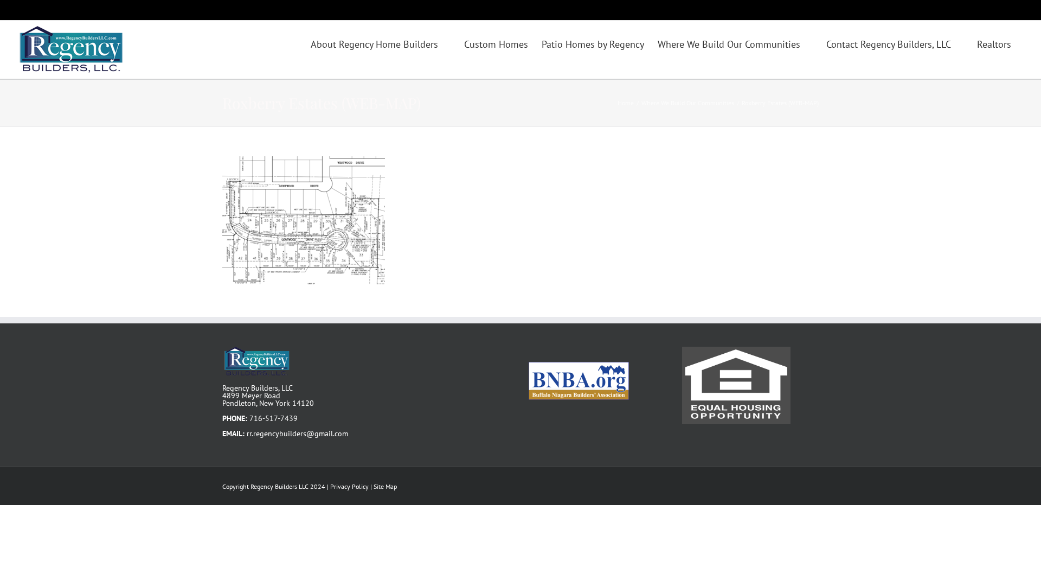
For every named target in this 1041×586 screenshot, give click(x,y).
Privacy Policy (349, 486)
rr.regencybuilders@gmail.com (297, 433)
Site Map (385, 486)
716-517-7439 (273, 418)
